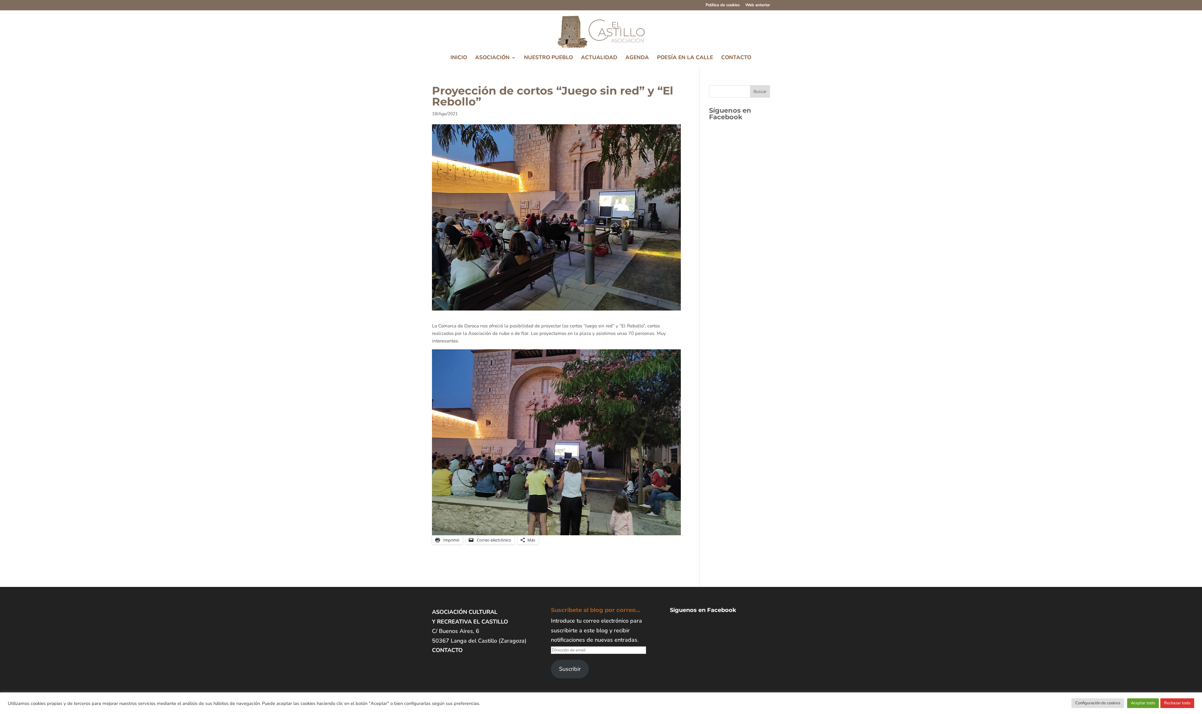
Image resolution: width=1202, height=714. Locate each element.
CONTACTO (447, 650)
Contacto (736, 58)
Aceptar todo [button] (1143, 703)
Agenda (637, 58)
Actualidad (599, 58)
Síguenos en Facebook (730, 113)
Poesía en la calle (685, 58)
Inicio (458, 58)
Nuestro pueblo (548, 58)
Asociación (492, 58)
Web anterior (757, 5)
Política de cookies (723, 5)
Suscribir (570, 669)
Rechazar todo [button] (1177, 703)
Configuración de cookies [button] (1097, 703)
